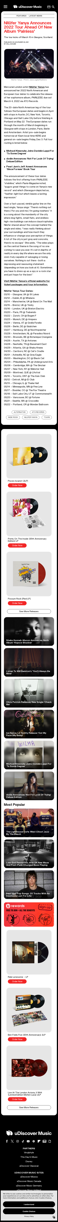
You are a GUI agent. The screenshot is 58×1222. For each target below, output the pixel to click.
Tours (47, 417)
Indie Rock (13, 417)
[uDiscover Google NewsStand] (44, 1141)
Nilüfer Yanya (36, 87)
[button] (29, 460)
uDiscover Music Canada (29, 1181)
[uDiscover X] (12, 1141)
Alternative (20, 412)
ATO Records (38, 412)
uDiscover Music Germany (29, 1186)
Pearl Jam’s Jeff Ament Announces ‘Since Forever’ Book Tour (26, 168)
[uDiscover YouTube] (28, 1141)
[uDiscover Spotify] (34, 1141)
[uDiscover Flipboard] (39, 1141)
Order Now (17, 485)
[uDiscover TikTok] (23, 1141)
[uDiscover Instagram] (18, 1141)
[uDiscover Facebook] (7, 1141)
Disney (29, 1161)
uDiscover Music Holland (29, 1190)
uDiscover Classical (28, 1166)
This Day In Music (29, 1157)
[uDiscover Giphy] (50, 1141)
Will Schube (11, 44)
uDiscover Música (29, 1177)
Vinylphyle (29, 1152)
